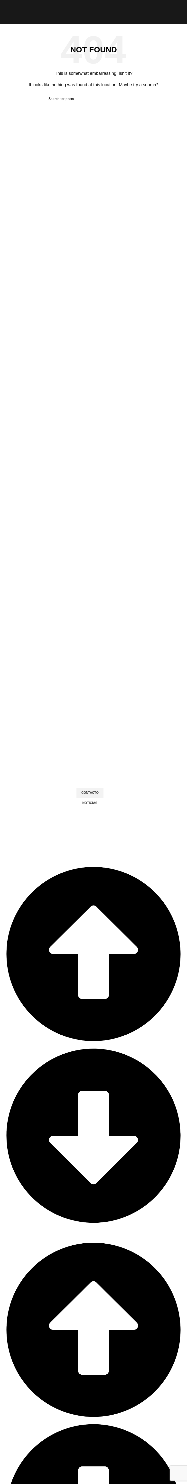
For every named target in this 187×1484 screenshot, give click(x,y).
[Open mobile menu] (5, 12)
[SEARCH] (136, 98)
